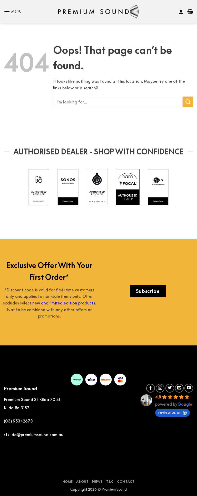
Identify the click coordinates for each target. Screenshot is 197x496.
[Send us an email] (179, 388)
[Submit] (188, 102)
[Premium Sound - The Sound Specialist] (98, 11)
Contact (125, 481)
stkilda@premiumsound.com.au (33, 434)
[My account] (181, 11)
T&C (110, 481)
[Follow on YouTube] (188, 388)
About (82, 481)
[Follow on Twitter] (169, 388)
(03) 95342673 (18, 421)
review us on (170, 412)
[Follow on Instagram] (160, 388)
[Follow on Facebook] (150, 388)
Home (68, 481)
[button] (13, 11)
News (97, 481)
